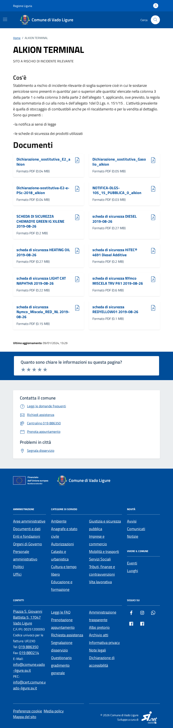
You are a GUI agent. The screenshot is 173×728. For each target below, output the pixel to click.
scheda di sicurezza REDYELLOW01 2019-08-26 (115, 309)
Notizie (132, 536)
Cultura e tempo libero (64, 570)
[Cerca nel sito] (155, 19)
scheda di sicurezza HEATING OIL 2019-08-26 (43, 252)
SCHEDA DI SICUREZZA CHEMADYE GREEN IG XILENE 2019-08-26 (40, 221)
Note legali (97, 650)
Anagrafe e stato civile (64, 532)
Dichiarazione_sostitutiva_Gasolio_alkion (119, 162)
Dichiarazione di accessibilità (102, 661)
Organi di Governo (27, 544)
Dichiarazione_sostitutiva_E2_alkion (43, 162)
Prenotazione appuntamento (63, 623)
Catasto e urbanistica (60, 555)
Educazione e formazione (61, 585)
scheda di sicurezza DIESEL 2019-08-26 (114, 219)
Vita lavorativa (100, 582)
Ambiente (58, 521)
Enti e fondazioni (26, 536)
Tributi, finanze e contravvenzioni (102, 570)
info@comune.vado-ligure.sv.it (29, 667)
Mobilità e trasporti (104, 551)
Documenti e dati (27, 529)
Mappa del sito (24, 717)
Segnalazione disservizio (61, 646)
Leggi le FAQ (60, 612)
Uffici (17, 574)
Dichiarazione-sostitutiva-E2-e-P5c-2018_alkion (42, 190)
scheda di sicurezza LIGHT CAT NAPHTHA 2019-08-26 (41, 281)
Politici (18, 567)
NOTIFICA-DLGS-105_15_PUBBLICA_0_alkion (116, 190)
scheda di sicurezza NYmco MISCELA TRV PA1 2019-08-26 (117, 281)
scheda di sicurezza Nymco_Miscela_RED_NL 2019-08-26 (42, 311)
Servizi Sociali (100, 559)
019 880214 (29, 653)
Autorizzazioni (62, 544)
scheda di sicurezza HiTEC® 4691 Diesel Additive (114, 252)
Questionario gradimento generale (61, 665)
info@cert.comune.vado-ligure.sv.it (29, 685)
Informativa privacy (104, 642)
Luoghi (132, 571)
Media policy (54, 711)
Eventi (132, 563)
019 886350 (28, 647)
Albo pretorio (99, 627)
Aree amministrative (29, 521)
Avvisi (132, 521)
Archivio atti (98, 635)
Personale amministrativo (25, 555)
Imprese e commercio (98, 540)
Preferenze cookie (27, 711)
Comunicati (136, 529)
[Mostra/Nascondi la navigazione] (5, 19)
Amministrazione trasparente (102, 616)
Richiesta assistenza (67, 635)
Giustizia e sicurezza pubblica (105, 525)
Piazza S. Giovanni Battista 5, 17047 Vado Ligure (27, 617)
